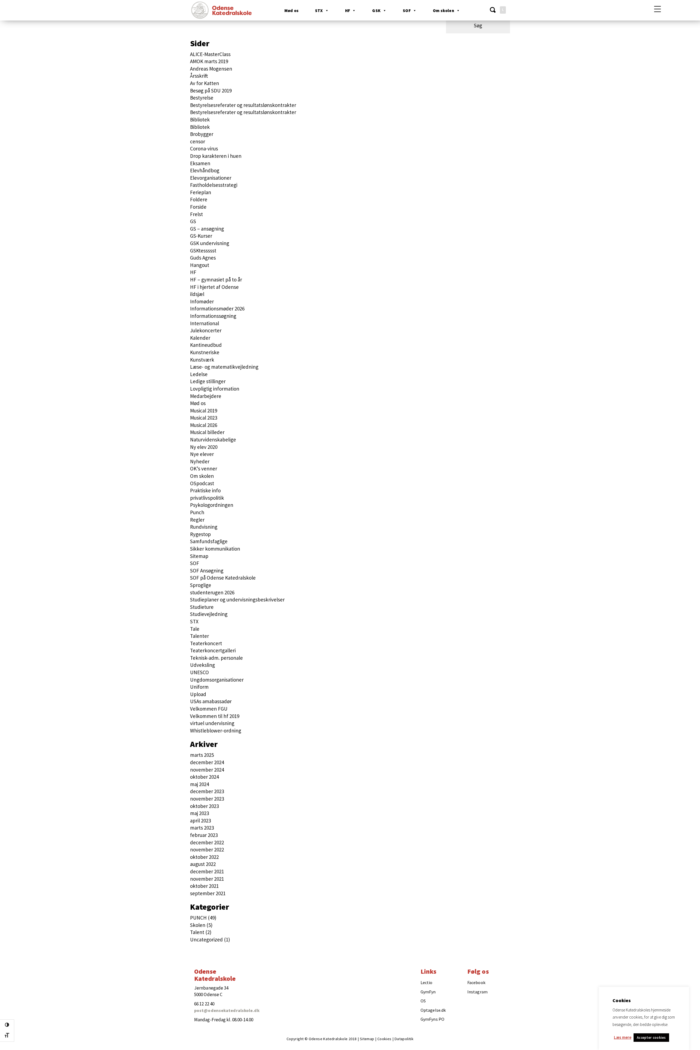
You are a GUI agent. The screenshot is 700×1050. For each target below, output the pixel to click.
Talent (197, 932)
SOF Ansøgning (206, 570)
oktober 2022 (204, 857)
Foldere (198, 199)
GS (193, 221)
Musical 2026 (203, 425)
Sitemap (199, 556)
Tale (194, 629)
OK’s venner (203, 468)
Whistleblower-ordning (215, 730)
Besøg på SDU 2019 (211, 90)
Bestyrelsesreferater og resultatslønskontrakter (243, 105)
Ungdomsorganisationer (217, 679)
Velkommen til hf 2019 (214, 716)
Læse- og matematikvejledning (224, 366)
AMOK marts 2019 (209, 61)
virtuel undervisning (212, 723)
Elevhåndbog (204, 170)
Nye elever (202, 454)
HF (347, 10)
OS (423, 1001)
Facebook (476, 982)
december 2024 (207, 762)
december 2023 (207, 791)
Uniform (199, 686)
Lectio (427, 982)
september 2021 (208, 893)
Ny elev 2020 (203, 447)
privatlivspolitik (207, 498)
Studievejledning (209, 614)
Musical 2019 (203, 410)
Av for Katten (204, 83)
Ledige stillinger (208, 381)
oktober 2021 (204, 886)
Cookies (384, 1038)
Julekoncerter (205, 330)
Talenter (199, 636)
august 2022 (203, 864)
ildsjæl (197, 294)
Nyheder (199, 461)
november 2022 (207, 849)
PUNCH (198, 917)
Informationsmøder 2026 (217, 308)
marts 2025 (202, 755)
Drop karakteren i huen (215, 156)
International (204, 323)
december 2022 (207, 842)
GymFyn (428, 991)
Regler (197, 519)
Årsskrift (199, 75)
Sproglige (200, 585)
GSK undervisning (209, 243)
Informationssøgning (213, 316)
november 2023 (207, 798)
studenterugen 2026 (212, 592)
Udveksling (202, 665)
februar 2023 (204, 835)
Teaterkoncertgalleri (213, 650)
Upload (198, 694)
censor (197, 141)
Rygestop (200, 534)
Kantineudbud (206, 345)
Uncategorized (206, 939)
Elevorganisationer (210, 177)
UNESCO (199, 672)
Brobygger (201, 134)
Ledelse (199, 374)
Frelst (196, 214)
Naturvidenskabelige (213, 439)
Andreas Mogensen (211, 68)
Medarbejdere (205, 396)
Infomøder (202, 301)
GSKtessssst (203, 250)
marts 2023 (202, 827)
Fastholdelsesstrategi (213, 185)
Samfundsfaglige (209, 541)
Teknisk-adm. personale (216, 658)
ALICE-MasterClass (210, 54)
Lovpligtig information (214, 388)
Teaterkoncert (206, 643)
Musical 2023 (203, 417)
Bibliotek (200, 119)
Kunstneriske (204, 352)
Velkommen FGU (209, 708)
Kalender (200, 338)
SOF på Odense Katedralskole (223, 577)
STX (319, 10)
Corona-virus (204, 148)
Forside (198, 206)
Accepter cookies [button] (651, 1037)
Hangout (199, 265)
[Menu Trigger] (657, 8)
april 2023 (200, 820)
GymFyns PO (432, 1019)
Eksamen (200, 163)
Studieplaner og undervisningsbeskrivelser (237, 599)
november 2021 (207, 879)
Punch (197, 512)
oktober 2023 (204, 806)
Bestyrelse (201, 97)
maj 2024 (199, 784)
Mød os (291, 10)
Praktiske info (205, 490)
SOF (407, 10)
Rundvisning (203, 526)
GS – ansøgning (207, 228)
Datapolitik (404, 1038)
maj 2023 (199, 813)
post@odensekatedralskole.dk (226, 1010)
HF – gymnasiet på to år (216, 279)
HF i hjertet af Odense (214, 287)
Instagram (477, 991)
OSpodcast (202, 483)
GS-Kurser (201, 235)
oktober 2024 (204, 776)
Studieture (202, 607)
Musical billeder (207, 432)
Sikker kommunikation (215, 548)
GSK (376, 10)
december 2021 (207, 871)
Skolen (197, 925)
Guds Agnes (203, 257)
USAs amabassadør (211, 701)
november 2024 (207, 769)
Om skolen (443, 10)
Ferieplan (200, 192)
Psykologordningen (211, 505)
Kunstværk (202, 359)
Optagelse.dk (433, 1010)
